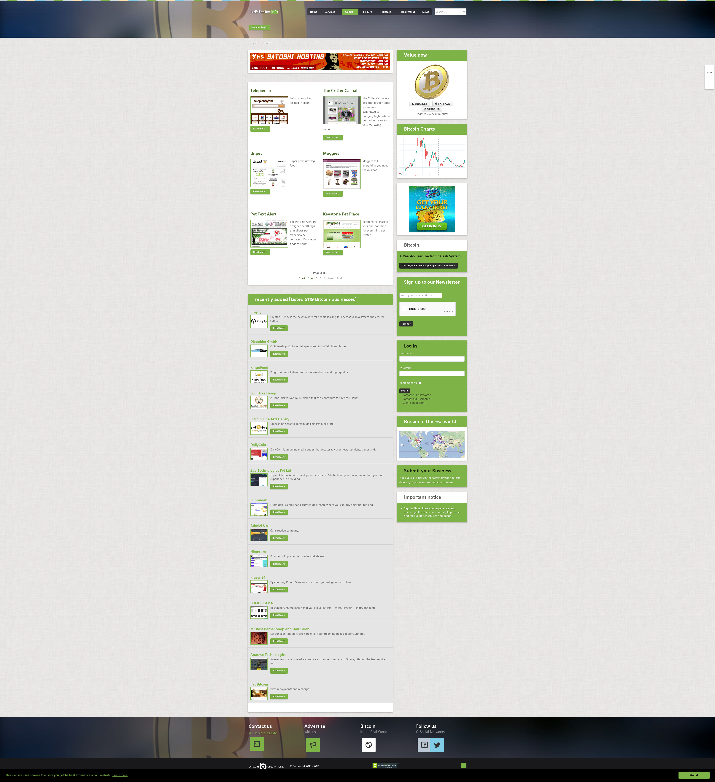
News (425, 11)
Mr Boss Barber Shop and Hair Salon (279, 629)
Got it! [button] (694, 775)
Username (405, 353)
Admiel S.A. (259, 526)
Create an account (413, 402)
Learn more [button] (120, 775)
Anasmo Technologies (268, 655)
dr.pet (256, 153)
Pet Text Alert (263, 214)
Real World (408, 11)
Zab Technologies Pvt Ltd (270, 470)
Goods (349, 11)
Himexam (258, 552)
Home (313, 11)
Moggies (331, 153)
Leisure (367, 11)
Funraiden (258, 500)
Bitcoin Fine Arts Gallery (269, 419)
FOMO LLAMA (261, 603)
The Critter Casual (340, 90)
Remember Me (408, 382)
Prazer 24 (258, 577)
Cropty (255, 312)
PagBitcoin (259, 684)
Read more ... (260, 128)
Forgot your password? (416, 395)
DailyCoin (258, 445)
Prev (311, 278)
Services (330, 11)
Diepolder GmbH (263, 342)
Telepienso (260, 90)
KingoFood (259, 367)
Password (405, 368)
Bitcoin (386, 11)
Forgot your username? (416, 398)
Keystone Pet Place (341, 214)
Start (302, 278)
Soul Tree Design (263, 393)
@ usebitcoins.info (263, 733)
